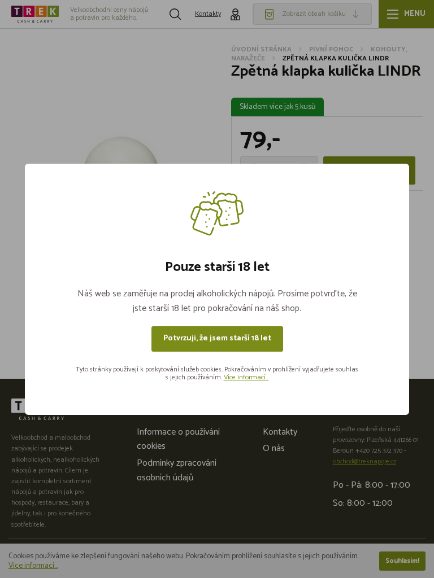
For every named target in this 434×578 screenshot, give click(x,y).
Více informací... (246, 377)
